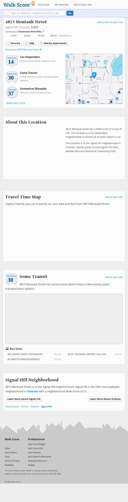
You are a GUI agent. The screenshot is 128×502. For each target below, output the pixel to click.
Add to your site (114, 197)
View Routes (65, 35)
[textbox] (36, 13)
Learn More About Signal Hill (23, 399)
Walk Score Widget (36, 444)
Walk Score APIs (35, 448)
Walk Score (12, 439)
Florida (24, 406)
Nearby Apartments (55, 43)
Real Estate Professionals (39, 457)
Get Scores (44, 4)
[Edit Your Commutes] (43, 31)
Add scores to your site (110, 22)
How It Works (11, 452)
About (7, 448)
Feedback (9, 465)
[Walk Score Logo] (19, 4)
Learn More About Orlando (105, 399)
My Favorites (62, 4)
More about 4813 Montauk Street (21, 49)
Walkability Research (37, 461)
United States (12, 406)
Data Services (34, 452)
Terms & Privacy (12, 461)
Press (7, 457)
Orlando (24, 27)
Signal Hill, (11, 27)
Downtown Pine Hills (30, 31)
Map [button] (31, 43)
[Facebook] (12, 444)
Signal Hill (46, 406)
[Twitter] (6, 444)
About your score (15, 103)
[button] (6, 13)
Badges (31, 465)
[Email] (17, 444)
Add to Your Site (83, 4)
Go (70, 13)
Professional (36, 439)
